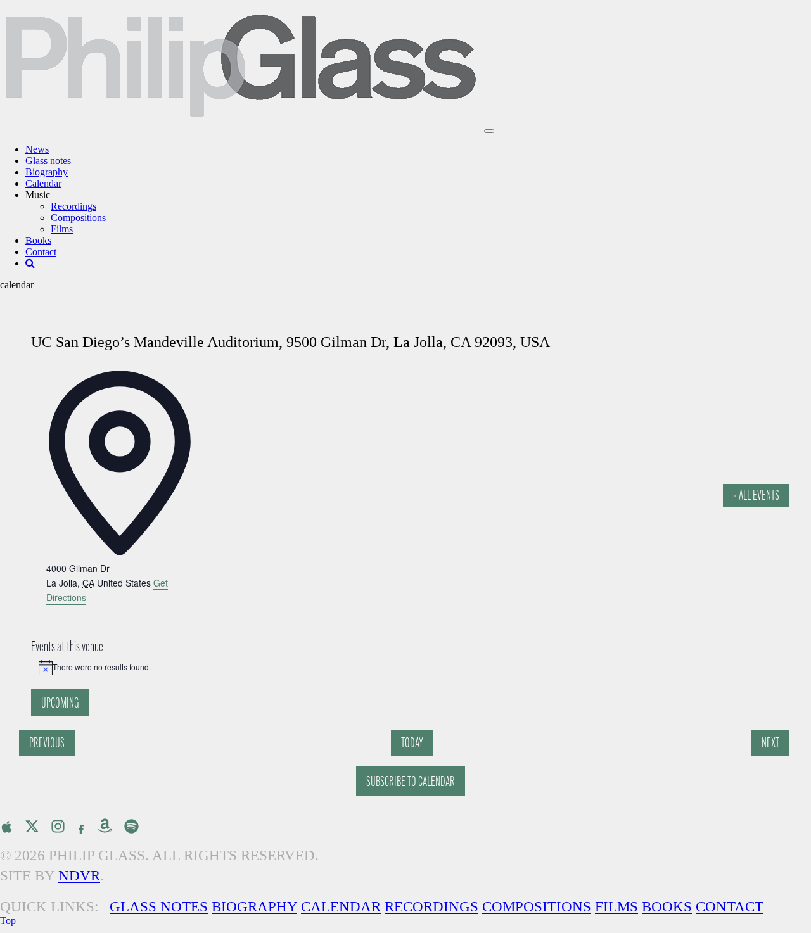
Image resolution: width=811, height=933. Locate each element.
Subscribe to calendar (410, 781)
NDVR (79, 876)
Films (62, 229)
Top (8, 920)
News (37, 149)
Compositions (78, 217)
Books (38, 240)
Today (412, 743)
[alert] (412, 667)
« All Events (756, 495)
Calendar (43, 183)
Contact (40, 251)
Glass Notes (159, 907)
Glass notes (48, 160)
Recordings (73, 206)
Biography (46, 172)
